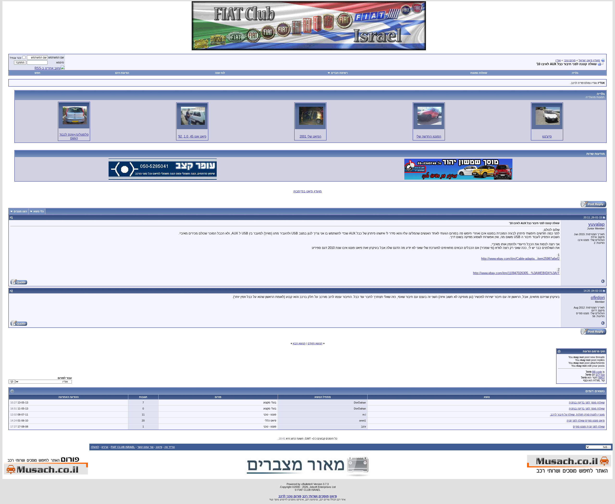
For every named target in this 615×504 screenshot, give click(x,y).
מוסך (276, 499)
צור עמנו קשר (145, 447)
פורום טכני (570, 60)
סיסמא (60, 62)
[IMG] (601, 377)
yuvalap (596, 224)
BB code (597, 371)
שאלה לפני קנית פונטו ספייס (589, 426)
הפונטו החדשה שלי (428, 136)
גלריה (575, 72)
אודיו (558, 60)
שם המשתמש (56, 57)
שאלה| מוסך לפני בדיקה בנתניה (587, 402)
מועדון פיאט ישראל (589, 60)
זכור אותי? (15, 58)
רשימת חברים (339, 72)
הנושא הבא (299, 343)
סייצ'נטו (547, 136)
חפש (37, 72)
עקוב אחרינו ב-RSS (48, 68)
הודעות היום (122, 72)
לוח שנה (220, 72)
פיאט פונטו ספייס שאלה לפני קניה (586, 420)
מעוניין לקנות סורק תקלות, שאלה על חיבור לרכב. (577, 414)
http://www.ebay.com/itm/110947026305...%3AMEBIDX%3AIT (516, 273)
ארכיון (104, 447)
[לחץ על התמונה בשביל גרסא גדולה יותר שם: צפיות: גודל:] (548, 116)
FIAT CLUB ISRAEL (123, 447)
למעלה (95, 447)
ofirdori (598, 297)
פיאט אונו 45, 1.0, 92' (192, 136)
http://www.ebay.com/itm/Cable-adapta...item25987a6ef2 (520, 258)
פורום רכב (325, 499)
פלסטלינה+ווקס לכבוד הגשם (74, 136)
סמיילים (600, 374)
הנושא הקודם (315, 343)
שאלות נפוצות (478, 72)
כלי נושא (38, 211)
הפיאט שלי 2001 (310, 136)
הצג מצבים (20, 211)
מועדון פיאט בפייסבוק (307, 191)
